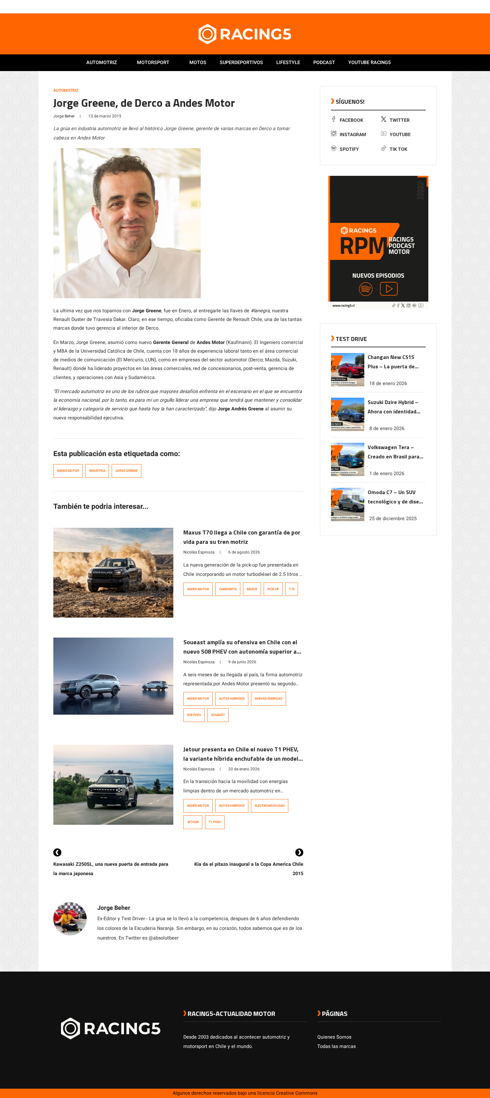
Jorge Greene (126, 470)
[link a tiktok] (437, 6)
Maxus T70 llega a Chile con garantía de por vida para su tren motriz (241, 537)
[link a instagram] (417, 6)
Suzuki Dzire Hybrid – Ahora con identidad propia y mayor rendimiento (393, 407)
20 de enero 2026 (244, 769)
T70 (291, 589)
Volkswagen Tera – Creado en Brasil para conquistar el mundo (393, 452)
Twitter (400, 120)
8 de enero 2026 (386, 428)
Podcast (324, 62)
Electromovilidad (270, 805)
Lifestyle (288, 62)
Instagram (353, 134)
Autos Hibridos (232, 698)
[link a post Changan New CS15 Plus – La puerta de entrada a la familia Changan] (347, 384)
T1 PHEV (215, 822)
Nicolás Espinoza (199, 552)
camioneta (228, 589)
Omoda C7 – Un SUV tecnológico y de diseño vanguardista (396, 497)
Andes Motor (68, 470)
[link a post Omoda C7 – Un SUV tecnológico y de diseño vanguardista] (347, 519)
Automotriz (101, 62)
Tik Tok (398, 149)
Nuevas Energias (268, 698)
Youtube (400, 134)
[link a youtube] (424, 6)
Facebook (351, 120)
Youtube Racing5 (369, 62)
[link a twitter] (411, 6)
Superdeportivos (241, 62)
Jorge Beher (64, 116)
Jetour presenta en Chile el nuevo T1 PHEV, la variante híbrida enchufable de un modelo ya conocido (242, 758)
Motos (197, 62)
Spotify (349, 149)
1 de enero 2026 (386, 473)
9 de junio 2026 (242, 662)
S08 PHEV (194, 715)
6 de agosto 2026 (244, 552)
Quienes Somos (334, 1037)
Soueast (218, 715)
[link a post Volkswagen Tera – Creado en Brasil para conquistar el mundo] (347, 474)
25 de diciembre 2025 (393, 518)
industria (97, 470)
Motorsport (153, 62)
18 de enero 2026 (388, 383)
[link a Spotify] (431, 6)
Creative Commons (296, 1093)
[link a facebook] (404, 6)
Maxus (252, 589)
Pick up (273, 589)
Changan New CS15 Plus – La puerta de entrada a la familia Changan (391, 362)
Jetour (193, 822)
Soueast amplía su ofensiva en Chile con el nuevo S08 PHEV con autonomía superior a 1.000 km (240, 651)
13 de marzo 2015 (104, 116)
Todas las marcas (336, 1046)
